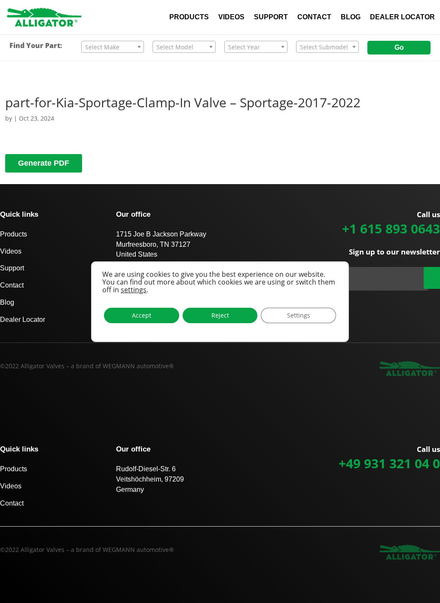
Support (12, 268)
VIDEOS (231, 17)
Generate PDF (43, 163)
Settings (298, 315)
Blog (7, 302)
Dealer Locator (22, 319)
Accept (141, 315)
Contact (12, 285)
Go (399, 47)
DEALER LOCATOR (402, 17)
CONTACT (314, 17)
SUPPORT (271, 17)
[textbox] (113, 47)
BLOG (351, 17)
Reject (220, 315)
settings (134, 290)
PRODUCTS (189, 17)
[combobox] (112, 47)
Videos (10, 251)
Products (13, 234)
